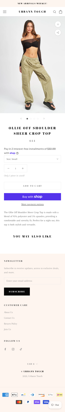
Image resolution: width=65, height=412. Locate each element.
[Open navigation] (4, 11)
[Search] (54, 11)
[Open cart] (60, 11)
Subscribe (17, 291)
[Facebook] (5, 349)
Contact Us (9, 318)
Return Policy (10, 323)
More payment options (32, 204)
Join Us (7, 329)
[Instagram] (13, 349)
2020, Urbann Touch (32, 376)
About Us (8, 312)
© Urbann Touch (32, 371)
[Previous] (21, 118)
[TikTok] (21, 349)
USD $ (31, 364)
